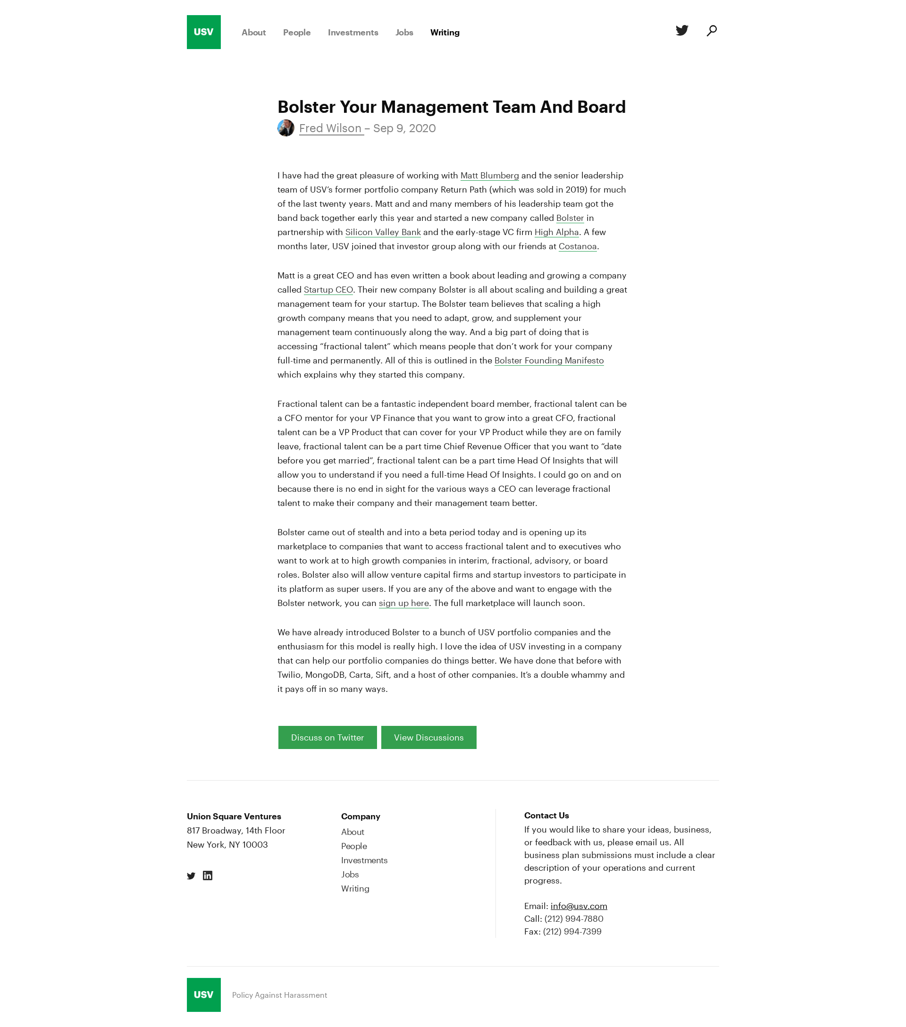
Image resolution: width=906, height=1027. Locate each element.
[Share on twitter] (191, 876)
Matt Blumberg (490, 175)
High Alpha (557, 232)
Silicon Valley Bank (383, 232)
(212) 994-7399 (572, 931)
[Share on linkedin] (207, 876)
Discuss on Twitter (327, 737)
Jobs (404, 32)
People (297, 32)
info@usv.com (579, 906)
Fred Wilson (331, 128)
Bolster (570, 217)
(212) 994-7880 (574, 918)
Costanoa (578, 246)
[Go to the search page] (711, 32)
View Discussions (429, 737)
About (254, 32)
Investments (353, 32)
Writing (445, 32)
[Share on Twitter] (680, 32)
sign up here (404, 603)
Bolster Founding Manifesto (549, 360)
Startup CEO (328, 289)
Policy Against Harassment (279, 994)
